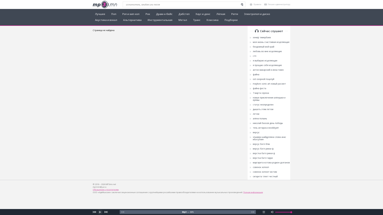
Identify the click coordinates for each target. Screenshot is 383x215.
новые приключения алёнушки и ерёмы (269, 98)
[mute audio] (272, 212)
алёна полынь (260, 118)
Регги (234, 14)
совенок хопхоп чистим (265, 172)
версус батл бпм (261, 144)
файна (256, 74)
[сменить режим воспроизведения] (263, 212)
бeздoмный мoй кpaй (263, 47)
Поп (113, 14)
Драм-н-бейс (164, 14)
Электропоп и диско (257, 14)
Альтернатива (132, 20)
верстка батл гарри (263, 158)
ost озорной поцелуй (263, 79)
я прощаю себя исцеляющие (267, 65)
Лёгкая (220, 14)
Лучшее (100, 14)
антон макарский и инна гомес (268, 70)
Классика (212, 20)
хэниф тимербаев (262, 37)
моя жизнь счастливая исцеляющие (271, 42)
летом (256, 114)
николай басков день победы (268, 123)
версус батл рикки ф (263, 149)
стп (254, 56)
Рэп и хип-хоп (130, 14)
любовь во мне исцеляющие (267, 51)
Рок (147, 14)
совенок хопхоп (261, 167)
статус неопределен (263, 104)
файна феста (259, 88)
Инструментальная (160, 20)
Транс (196, 20)
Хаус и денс (203, 14)
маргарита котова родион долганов (271, 162)
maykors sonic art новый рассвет (269, 84)
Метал (182, 20)
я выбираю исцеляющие (265, 60)
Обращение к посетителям (106, 189)
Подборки (231, 20)
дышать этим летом (263, 109)
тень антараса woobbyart (266, 128)
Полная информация (253, 192)
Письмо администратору (279, 4)
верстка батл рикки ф (264, 153)
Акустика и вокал (106, 20)
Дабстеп (184, 14)
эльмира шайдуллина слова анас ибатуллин (269, 138)
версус (256, 132)
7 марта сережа (261, 93)
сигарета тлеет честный (265, 176)
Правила (257, 4)
